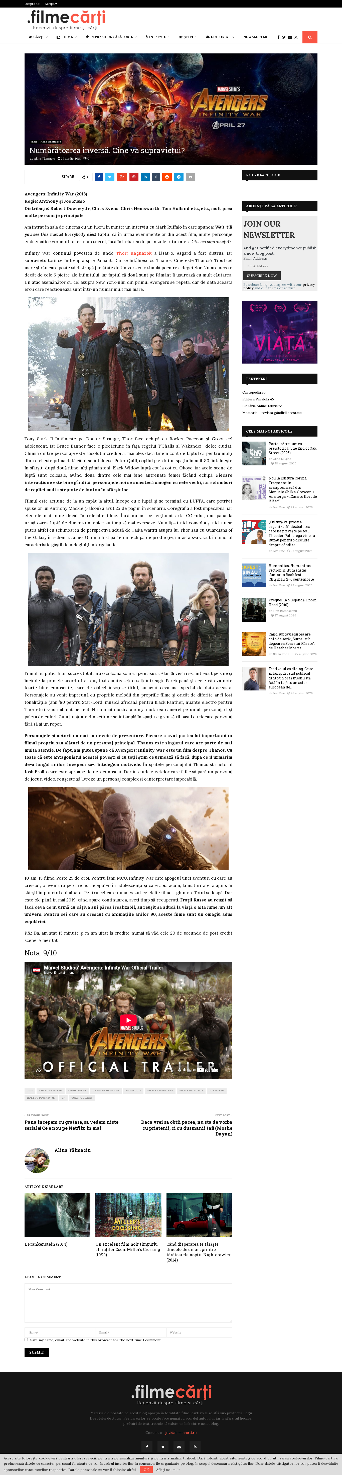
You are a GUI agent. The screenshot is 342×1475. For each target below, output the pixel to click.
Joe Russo (216, 1090)
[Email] (291, 37)
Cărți (38, 37)
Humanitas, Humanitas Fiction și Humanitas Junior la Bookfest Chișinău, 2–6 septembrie (291, 572)
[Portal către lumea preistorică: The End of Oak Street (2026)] (254, 453)
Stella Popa (281, 654)
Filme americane (51, 141)
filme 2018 (133, 1090)
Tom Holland (81, 1097)
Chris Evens (77, 1090)
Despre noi (32, 4)
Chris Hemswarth (106, 1090)
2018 (30, 1090)
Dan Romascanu (285, 611)
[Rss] (297, 37)
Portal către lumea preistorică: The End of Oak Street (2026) (293, 448)
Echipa (50, 4)
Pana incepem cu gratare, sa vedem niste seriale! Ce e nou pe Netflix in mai (71, 1125)
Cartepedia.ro (254, 392)
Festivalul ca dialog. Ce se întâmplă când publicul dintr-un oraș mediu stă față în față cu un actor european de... (291, 677)
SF (63, 1097)
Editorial (221, 37)
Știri (188, 37)
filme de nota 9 (191, 1090)
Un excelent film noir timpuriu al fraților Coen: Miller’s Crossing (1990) (127, 1249)
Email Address (255, 258)
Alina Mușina (282, 459)
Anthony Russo (50, 1090)
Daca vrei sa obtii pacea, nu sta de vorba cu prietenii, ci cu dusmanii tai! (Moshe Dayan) (186, 1128)
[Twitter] (285, 37)
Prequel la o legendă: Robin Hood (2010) (293, 602)
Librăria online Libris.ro (262, 406)
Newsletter (255, 37)
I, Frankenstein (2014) (46, 1244)
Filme (67, 37)
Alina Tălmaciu (44, 158)
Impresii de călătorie (111, 37)
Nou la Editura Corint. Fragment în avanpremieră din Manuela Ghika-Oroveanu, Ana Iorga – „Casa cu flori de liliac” (293, 489)
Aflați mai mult (168, 1469)
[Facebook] (279, 37)
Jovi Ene (279, 507)
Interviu (157, 37)
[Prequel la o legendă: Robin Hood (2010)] (254, 610)
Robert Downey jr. (41, 1097)
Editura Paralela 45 (258, 399)
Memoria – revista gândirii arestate (272, 412)
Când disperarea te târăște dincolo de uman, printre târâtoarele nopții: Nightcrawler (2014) (198, 1251)
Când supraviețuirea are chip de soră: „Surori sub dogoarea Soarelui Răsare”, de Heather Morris (292, 641)
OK (146, 1469)
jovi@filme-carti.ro (181, 1432)
